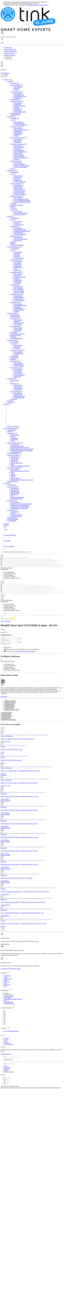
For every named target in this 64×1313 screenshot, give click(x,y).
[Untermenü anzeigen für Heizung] (13, 216)
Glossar (6, 1070)
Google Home (14, 460)
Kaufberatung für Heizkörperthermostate (21, 503)
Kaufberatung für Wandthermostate (20, 505)
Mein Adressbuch (10, 53)
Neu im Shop (10, 402)
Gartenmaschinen (15, 99)
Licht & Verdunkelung (13, 247)
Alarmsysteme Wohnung (20, 124)
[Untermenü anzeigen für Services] (9, 483)
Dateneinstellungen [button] (9, 1072)
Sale (5, 526)
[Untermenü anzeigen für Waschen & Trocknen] (23, 350)
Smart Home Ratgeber (13, 453)
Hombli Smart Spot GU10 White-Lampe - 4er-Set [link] (17, 552)
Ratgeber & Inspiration (10, 428)
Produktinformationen (6, 712)
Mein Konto (9, 47)
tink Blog (9, 431)
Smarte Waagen (18, 394)
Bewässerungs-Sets (19, 95)
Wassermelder (17, 142)
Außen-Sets (17, 256)
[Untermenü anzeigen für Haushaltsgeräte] (17, 340)
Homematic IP (8, 978)
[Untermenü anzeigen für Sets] (14, 120)
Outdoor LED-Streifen (20, 111)
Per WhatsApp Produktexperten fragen (24, 651)
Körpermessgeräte (15, 391)
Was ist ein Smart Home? (17, 446)
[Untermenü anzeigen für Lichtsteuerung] (19, 302)
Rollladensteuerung (16, 294)
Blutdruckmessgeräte (19, 396)
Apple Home (14, 461)
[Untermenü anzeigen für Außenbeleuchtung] (22, 272)
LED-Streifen (17, 263)
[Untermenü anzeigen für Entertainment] (16, 170)
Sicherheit (10, 116)
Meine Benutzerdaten (11, 51)
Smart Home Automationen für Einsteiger (21, 450)
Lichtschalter (17, 307)
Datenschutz (7, 1067)
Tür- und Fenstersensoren (20, 157)
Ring (5, 986)
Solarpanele (17, 321)
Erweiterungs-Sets (19, 224)
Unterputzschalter (18, 308)
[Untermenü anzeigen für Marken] (9, 404)
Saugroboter (17, 347)
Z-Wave (13, 474)
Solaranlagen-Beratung (17, 338)
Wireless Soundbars (19, 192)
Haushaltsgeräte (11, 340)
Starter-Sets (17, 223)
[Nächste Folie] (3, 595)
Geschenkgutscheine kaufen (11, 1031)
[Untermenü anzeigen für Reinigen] (16, 344)
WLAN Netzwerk (15, 367)
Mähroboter (17, 88)
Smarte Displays (18, 188)
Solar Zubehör (18, 324)
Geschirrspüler (14, 357)
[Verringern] (2, 638)
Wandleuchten (18, 266)
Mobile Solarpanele (19, 323)
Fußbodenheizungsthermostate (22, 231)
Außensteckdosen (15, 114)
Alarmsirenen (17, 148)
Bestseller (6, 523)
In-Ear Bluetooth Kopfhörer (21, 199)
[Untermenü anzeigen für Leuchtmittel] (18, 285)
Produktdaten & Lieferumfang (8, 719)
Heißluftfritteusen (18, 364)
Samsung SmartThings (17, 463)
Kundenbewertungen (6, 716)
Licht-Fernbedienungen (20, 305)
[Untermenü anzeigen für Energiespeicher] (20, 326)
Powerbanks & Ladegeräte (18, 334)
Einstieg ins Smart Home (13, 443)
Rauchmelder (17, 140)
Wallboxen (13, 336)
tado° (5, 983)
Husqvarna (7, 981)
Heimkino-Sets (18, 180)
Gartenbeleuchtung (16, 101)
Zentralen (16, 159)
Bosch (5, 980)
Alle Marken (7, 975)
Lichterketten (17, 283)
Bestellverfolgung (15, 493)
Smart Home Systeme (13, 455)
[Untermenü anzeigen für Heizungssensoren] (21, 236)
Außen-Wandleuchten (20, 106)
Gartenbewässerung (16, 91)
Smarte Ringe (17, 389)
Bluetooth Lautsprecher (20, 194)
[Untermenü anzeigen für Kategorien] (11, 80)
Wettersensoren (18, 240)
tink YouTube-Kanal (12, 481)
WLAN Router (18, 372)
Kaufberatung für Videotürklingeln (20, 506)
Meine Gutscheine (10, 55)
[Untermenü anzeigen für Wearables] (17, 384)
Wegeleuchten (17, 110)
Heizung (9, 216)
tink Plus (13, 513)
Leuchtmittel (14, 284)
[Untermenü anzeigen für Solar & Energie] (17, 313)
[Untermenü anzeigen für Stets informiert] (16, 510)
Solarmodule (14, 318)
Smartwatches (17, 386)
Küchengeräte (14, 361)
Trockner (16, 355)
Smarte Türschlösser (19, 164)
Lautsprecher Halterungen (21, 213)
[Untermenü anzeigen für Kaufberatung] (16, 501)
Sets (12, 120)
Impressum (7, 1069)
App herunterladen (5, 718)
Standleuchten (17, 270)
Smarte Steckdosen (19, 154)
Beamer (13, 206)
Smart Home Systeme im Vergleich (20, 466)
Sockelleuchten (18, 108)
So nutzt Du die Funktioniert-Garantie (11, 968)
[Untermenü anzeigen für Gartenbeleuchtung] (22, 101)
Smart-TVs (13, 208)
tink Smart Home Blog (17, 514)
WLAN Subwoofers (19, 191)
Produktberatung (15, 491)
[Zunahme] (20, 638)
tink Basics (10, 400)
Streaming (13, 203)
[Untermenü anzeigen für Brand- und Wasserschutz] (25, 138)
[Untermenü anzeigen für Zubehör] (16, 210)
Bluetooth (13, 475)
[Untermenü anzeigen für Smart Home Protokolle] (21, 468)
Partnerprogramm (8, 1044)
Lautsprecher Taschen (20, 214)
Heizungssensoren (15, 236)
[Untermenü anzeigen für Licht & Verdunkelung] (20, 247)
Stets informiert (11, 510)
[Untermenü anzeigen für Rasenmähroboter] (21, 85)
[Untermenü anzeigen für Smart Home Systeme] (20, 455)
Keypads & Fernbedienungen (22, 165)
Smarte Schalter (18, 153)
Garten (9, 81)
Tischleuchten (17, 264)
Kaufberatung (11, 500)
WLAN (13, 477)
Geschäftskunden (11, 520)
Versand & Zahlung (9, 1003)
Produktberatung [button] (5, 944)
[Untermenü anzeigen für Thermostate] (18, 226)
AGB (5, 1066)
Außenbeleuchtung (16, 272)
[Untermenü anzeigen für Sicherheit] (14, 117)
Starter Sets (17, 253)
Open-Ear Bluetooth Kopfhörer (22, 202)
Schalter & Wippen (19, 297)
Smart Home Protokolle (13, 467)
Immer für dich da (12, 486)
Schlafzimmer (14, 439)
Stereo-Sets (17, 178)
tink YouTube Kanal (16, 516)
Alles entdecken (15, 83)
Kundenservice (15, 490)
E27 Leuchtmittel (18, 289)
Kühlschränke (14, 356)
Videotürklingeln (18, 132)
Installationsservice (12, 517)
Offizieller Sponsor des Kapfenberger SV (38, 5)
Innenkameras (17, 134)
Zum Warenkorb (5, 73)
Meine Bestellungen (11, 49)
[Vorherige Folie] (3, 582)
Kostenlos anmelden (6, 1054)
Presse (5, 1041)
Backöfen (13, 359)
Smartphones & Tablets (17, 205)
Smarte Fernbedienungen (20, 151)
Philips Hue (7, 984)
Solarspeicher (17, 331)
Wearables (13, 383)
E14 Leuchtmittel (18, 288)
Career (6, 1039)
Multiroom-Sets (18, 177)
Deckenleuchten (18, 267)
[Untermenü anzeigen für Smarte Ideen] (15, 433)
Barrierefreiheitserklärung (17, 497)
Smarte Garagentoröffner (20, 167)
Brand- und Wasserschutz (17, 137)
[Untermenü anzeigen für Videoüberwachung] (22, 127)
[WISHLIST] (32, 62)
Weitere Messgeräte (19, 397)
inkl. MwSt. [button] (4, 632)
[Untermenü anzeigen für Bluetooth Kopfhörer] (23, 196)
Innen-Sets (17, 255)
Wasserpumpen (18, 98)
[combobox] (8, 37)
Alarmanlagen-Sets (19, 147)
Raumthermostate (18, 232)
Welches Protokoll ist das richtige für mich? (22, 480)
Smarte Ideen (10, 433)
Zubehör (16, 90)
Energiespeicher (15, 326)
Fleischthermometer (19, 365)
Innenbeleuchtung (15, 260)
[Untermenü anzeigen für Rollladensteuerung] (22, 294)
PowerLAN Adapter (19, 375)
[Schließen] (6, 75)
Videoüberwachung (16, 126)
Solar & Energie (11, 313)
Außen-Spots (17, 104)
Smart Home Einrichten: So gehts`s (20, 447)
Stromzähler (14, 332)
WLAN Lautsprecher (19, 189)
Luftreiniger (14, 399)
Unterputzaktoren (18, 299)
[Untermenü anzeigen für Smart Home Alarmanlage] (25, 144)
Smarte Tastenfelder (19, 156)
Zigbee (12, 472)
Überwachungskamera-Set (21, 130)
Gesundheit (10, 378)
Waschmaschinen (18, 353)
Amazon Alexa (15, 458)
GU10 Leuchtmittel (19, 291)
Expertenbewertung (6, 714)
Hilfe (12, 495)
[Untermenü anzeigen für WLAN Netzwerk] (21, 368)
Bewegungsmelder (19, 150)
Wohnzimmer (14, 438)
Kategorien (7, 79)
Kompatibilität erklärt (16, 452)
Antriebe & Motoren (19, 300)
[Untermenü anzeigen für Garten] (12, 82)
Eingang (13, 436)
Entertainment (11, 170)
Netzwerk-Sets (18, 371)
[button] (32, 49)
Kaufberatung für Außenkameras (19, 508)
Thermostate (14, 226)
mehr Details (4, 696)
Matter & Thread (15, 478)
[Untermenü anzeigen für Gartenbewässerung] (22, 92)
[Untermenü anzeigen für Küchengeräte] (19, 361)
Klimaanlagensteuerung (20, 234)
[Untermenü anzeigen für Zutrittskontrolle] (20, 161)
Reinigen (13, 343)
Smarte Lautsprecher (16, 183)
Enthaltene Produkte (6, 635)
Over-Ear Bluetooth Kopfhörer (22, 200)
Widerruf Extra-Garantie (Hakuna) (13, 999)
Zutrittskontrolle (15, 161)
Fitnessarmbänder (18, 388)
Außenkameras (18, 131)
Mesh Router (17, 376)
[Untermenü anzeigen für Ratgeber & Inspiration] (17, 428)
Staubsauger (17, 348)
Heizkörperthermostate (20, 229)
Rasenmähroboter (15, 85)
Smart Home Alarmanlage (17, 144)
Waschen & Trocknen (16, 350)
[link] (5, 529)
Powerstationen (18, 329)
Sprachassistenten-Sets (20, 181)
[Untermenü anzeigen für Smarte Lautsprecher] (23, 183)
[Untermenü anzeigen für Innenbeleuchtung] (21, 260)
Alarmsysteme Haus (19, 123)
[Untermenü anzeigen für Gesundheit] (14, 379)
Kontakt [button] (6, 993)
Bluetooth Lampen (19, 292)
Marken (6, 404)
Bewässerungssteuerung (20, 96)
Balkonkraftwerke (15, 316)
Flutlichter (16, 107)
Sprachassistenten (18, 186)
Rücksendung (14, 494)
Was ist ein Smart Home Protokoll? (20, 471)
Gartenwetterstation (16, 113)
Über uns (6, 1038)
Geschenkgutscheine (12, 519)
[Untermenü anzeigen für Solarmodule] (18, 318)
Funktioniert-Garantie (16, 498)
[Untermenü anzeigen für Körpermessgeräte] (21, 392)
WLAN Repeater (18, 373)
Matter (12, 464)
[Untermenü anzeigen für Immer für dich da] (18, 487)
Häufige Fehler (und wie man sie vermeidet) (22, 449)
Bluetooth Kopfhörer (16, 196)
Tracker (13, 168)
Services (6, 483)
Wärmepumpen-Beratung (17, 245)
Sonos (5, 977)
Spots (15, 269)
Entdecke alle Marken (13, 426)
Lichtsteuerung (14, 302)
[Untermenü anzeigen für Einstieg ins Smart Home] (21, 443)
